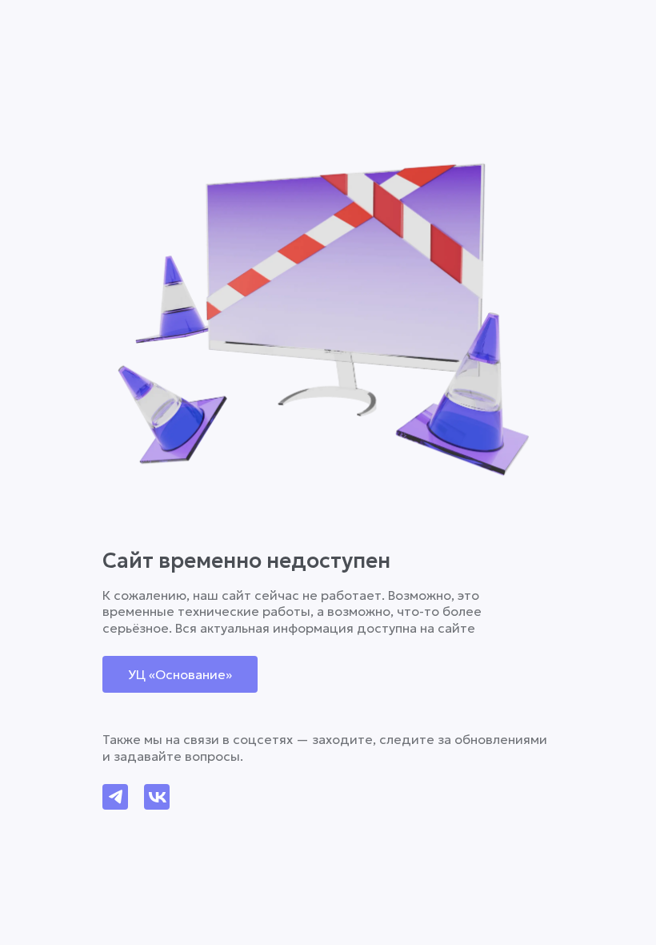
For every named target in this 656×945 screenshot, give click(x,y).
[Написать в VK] (157, 797)
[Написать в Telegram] (115, 797)
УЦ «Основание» (180, 674)
